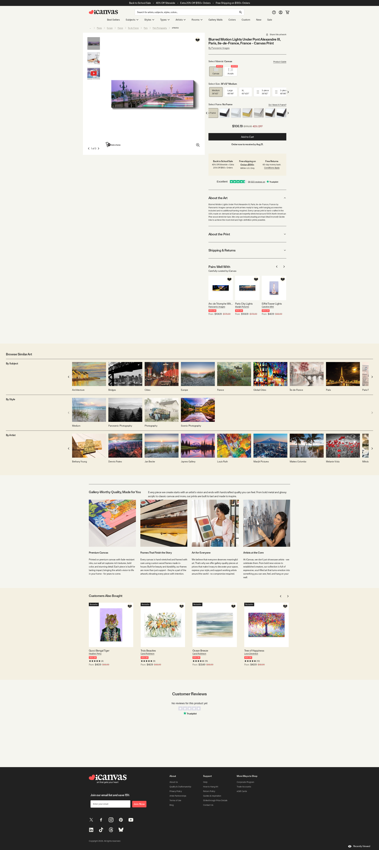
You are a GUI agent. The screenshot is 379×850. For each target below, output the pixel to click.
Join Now (139, 804)
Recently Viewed (361, 846)
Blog (172, 805)
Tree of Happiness (254, 650)
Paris (145, 28)
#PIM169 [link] (175, 28)
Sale (269, 19)
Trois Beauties (148, 650)
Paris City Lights (244, 303)
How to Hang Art (210, 786)
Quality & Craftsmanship (180, 786)
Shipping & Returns (222, 250)
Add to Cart (247, 136)
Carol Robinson (147, 653)
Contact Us (208, 805)
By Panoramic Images (219, 48)
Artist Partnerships (178, 796)
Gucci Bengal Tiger (99, 650)
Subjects (130, 19)
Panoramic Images (216, 306)
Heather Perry (95, 653)
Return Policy (209, 791)
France (120, 28)
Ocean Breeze (200, 650)
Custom (246, 19)
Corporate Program (245, 782)
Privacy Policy (176, 791)
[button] (216, 71)
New (258, 19)
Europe (110, 28)
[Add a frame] (113, 144)
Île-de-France (133, 28)
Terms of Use (175, 800)
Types (163, 19)
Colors (232, 19)
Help (205, 782)
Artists (179, 19)
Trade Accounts (244, 786)
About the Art (217, 198)
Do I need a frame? (277, 105)
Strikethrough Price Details (215, 800)
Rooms (195, 19)
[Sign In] (280, 12)
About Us (174, 782)
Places (99, 28)
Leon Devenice (251, 653)
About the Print (219, 234)
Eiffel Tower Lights (272, 303)
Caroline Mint (268, 306)
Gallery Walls (215, 19)
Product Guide (279, 62)
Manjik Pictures (242, 306)
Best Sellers (113, 19)
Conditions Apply (272, 168)
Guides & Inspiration (212, 796)
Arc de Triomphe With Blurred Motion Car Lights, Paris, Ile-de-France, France (220, 303)
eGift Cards (242, 791)
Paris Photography (160, 28)
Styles (147, 19)
